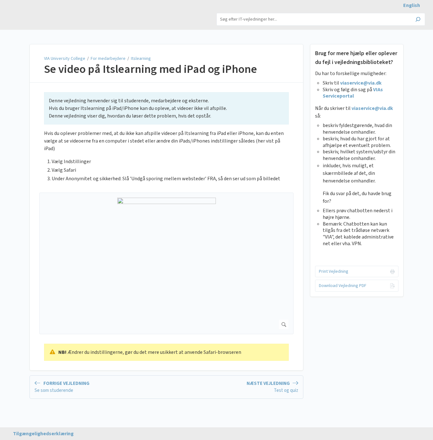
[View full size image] (166, 263)
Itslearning (141, 58)
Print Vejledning (333, 271)
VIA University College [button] (33, 12)
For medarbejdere (108, 58)
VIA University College (65, 58)
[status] (166, 108)
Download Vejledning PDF (342, 286)
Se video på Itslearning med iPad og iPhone (150, 69)
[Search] (418, 20)
